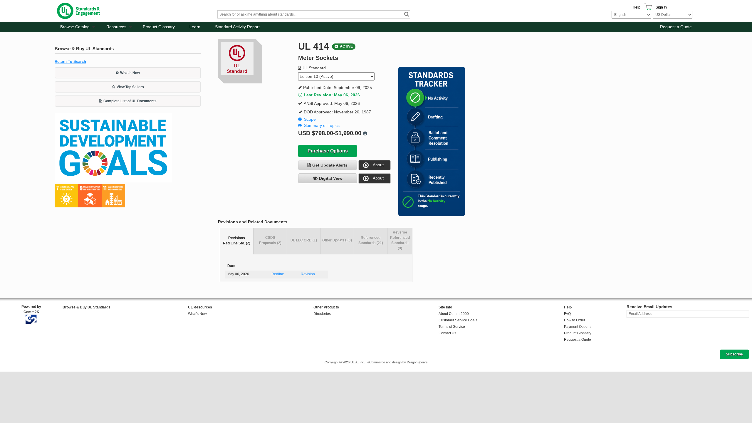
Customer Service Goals (458, 320)
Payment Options (577, 327)
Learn (194, 26)
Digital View (331, 178)
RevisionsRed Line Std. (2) (236, 240)
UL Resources (200, 307)
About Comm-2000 (454, 314)
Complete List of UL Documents (130, 101)
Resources (116, 26)
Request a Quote (676, 26)
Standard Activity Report (237, 26)
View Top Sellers (130, 87)
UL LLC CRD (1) (304, 240)
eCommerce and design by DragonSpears (397, 362)
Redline (277, 274)
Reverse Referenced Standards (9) (400, 240)
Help (636, 7)
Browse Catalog (75, 26)
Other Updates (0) (337, 240)
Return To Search (70, 61)
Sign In (661, 7)
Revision (308, 274)
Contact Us (447, 333)
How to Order (574, 320)
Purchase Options (328, 150)
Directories (322, 314)
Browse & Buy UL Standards (86, 307)
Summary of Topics (322, 125)
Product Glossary (159, 26)
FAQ (567, 314)
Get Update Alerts (330, 165)
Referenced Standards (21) (370, 240)
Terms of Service (452, 327)
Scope (310, 119)
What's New (130, 73)
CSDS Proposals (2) (270, 240)
